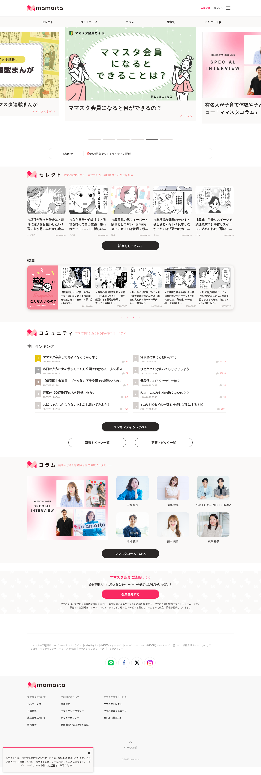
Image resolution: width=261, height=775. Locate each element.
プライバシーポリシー (72, 711)
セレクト (47, 22)
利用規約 (65, 704)
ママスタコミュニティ (115, 711)
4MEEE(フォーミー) (111, 645)
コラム (130, 22)
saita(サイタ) (91, 645)
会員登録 (205, 8)
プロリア (206, 645)
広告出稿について (36, 717)
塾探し (171, 22)
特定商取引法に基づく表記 (74, 725)
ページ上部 (130, 747)
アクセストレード (116, 648)
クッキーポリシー (70, 717)
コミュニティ (88, 22)
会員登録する (130, 594)
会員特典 (31, 711)
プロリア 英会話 (67, 648)
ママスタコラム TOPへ (130, 553)
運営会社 (31, 725)
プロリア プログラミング (43, 648)
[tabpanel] (71, 74)
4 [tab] (133, 141)
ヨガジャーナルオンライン (67, 645)
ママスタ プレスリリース (91, 648)
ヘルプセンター (35, 704)
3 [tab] (119, 141)
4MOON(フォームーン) (158, 645)
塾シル (176, 645)
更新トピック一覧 (164, 442)
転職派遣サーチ (191, 645)
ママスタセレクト (113, 704)
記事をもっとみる (130, 245)
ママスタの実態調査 (40, 645)
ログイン (218, 8)
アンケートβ (213, 22)
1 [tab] (90, 141)
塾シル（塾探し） (113, 717)
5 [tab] (147, 141)
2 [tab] (104, 141)
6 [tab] (162, 141)
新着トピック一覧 (97, 442)
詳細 (53, 765)
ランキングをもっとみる (130, 427)
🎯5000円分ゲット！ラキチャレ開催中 (110, 153)
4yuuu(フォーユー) (134, 645)
